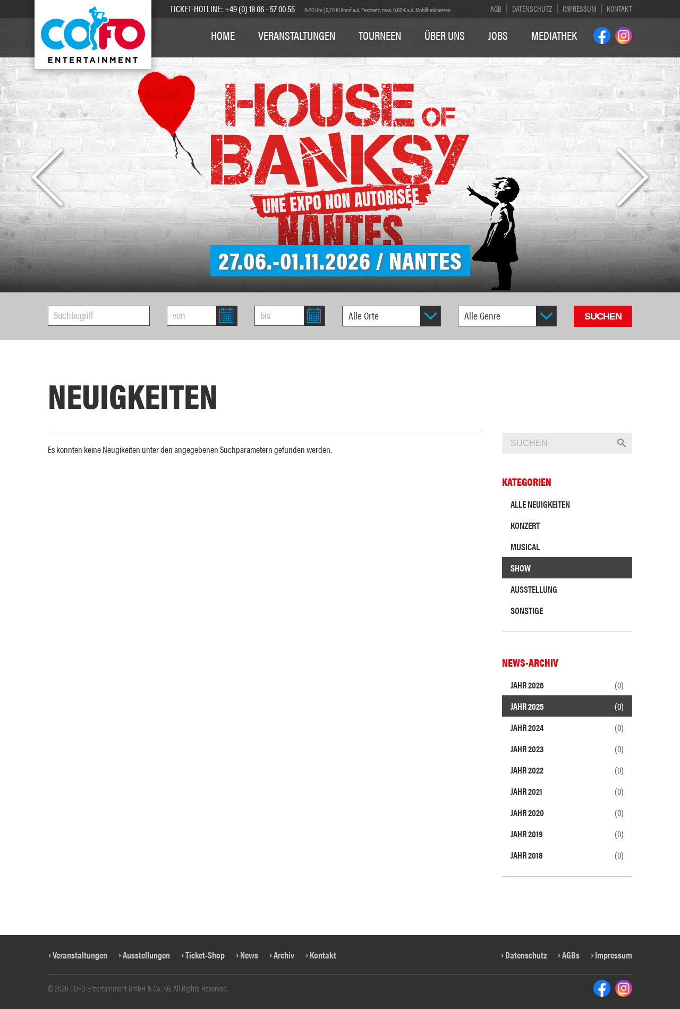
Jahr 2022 (567, 769)
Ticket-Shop (205, 955)
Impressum (579, 8)
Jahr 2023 (567, 748)
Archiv (284, 955)
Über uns (444, 35)
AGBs (571, 955)
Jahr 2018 (567, 854)
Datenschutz (532, 8)
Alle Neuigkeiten (540, 504)
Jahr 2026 (567, 684)
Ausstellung (534, 589)
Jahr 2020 (567, 812)
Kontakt (619, 8)
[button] (47, 177)
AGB (496, 8)
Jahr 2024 (567, 727)
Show (521, 567)
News (249, 955)
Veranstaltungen (296, 35)
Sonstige (527, 610)
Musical (525, 546)
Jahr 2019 (567, 833)
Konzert (525, 525)
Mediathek (554, 35)
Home (223, 35)
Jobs (498, 35)
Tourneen (380, 35)
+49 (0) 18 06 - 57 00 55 (260, 8)
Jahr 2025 (567, 706)
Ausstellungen (146, 955)
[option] (340, 146)
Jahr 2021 (567, 791)
